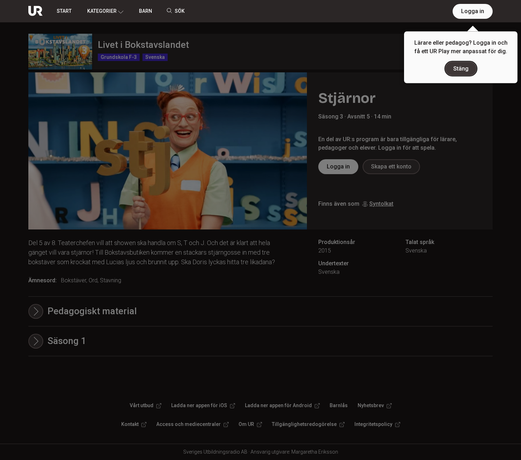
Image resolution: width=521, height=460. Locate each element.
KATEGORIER (102, 11)
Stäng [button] (461, 68)
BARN (145, 11)
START (64, 11)
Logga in (472, 11)
